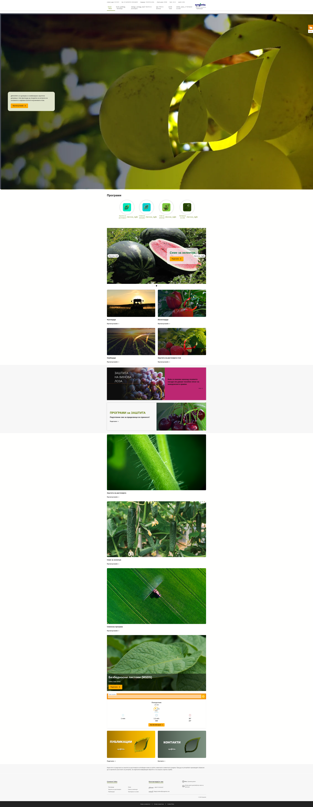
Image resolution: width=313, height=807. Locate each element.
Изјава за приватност (145, 804)
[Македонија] (200, 5)
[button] (19, 106)
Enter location (112, 694)
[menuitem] (111, 8)
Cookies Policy (170, 804)
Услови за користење (159, 804)
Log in (173, 2)
